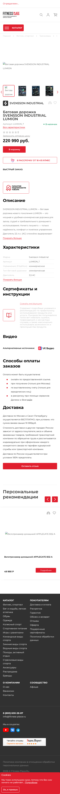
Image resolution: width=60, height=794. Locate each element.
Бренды (7, 675)
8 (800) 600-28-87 (13, 713)
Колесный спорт (12, 624)
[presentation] (5, 91)
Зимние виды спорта (15, 644)
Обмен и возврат (40, 616)
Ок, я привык (10, 789)
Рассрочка (36, 608)
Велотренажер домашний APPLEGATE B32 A (28, 557)
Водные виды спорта (15, 648)
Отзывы (34, 620)
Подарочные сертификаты (37, 631)
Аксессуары (9, 667)
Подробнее (46, 570)
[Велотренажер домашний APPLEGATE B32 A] (30, 534)
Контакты (8, 695)
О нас (6, 686)
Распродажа (10, 671)
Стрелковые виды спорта (13, 662)
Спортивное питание (15, 628)
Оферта (34, 625)
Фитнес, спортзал (13, 604)
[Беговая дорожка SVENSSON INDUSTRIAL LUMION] (30, 66)
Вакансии (8, 691)
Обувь (6, 616)
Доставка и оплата (40, 604)
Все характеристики (14, 127)
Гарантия (35, 612)
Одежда (7, 620)
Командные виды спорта (13, 638)
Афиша (34, 686)
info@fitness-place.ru (14, 716)
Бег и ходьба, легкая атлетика (14, 610)
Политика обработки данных (42, 638)
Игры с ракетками (13, 632)
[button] (55, 499)
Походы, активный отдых (13, 654)
